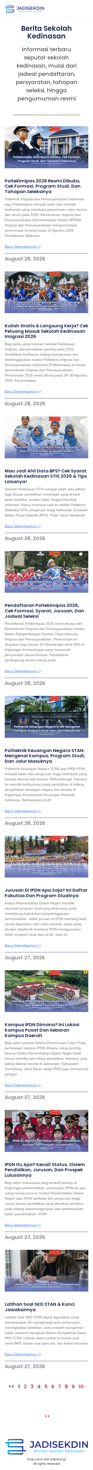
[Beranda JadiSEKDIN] (24, 9)
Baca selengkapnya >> (23, 246)
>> (47, 1416)
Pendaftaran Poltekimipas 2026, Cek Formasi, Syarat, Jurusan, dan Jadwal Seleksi (44, 610)
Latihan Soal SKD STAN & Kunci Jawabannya (40, 1307)
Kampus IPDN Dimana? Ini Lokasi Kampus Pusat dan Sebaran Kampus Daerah (42, 1029)
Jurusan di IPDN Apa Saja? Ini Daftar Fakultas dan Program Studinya (46, 893)
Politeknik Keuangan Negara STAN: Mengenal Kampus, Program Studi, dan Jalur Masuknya (45, 755)
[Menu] (81, 8)
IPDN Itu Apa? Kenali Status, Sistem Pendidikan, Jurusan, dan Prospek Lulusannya (45, 1169)
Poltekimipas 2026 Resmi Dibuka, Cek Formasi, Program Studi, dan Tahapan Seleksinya (43, 186)
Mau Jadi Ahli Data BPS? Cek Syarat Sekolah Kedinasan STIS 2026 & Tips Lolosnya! (46, 476)
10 (81, 1386)
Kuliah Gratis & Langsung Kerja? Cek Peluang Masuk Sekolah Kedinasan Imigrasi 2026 (46, 331)
